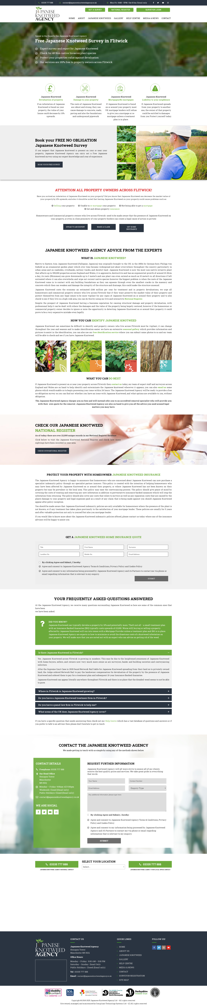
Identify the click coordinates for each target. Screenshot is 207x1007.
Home (72, 18)
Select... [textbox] (86, 867)
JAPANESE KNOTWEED (99, 18)
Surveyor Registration (132, 975)
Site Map (124, 980)
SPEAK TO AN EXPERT (75, 227)
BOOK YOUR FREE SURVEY (49, 164)
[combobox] (103, 866)
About (81, 18)
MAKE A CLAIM (103, 227)
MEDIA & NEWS (151, 18)
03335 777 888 (47, 3)
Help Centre (133, 18)
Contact (166, 18)
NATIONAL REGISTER (120, 10)
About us (124, 951)
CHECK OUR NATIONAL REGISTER (52, 451)
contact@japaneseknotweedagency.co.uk (80, 3)
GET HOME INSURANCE (131, 228)
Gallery (118, 18)
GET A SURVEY (95, 10)
